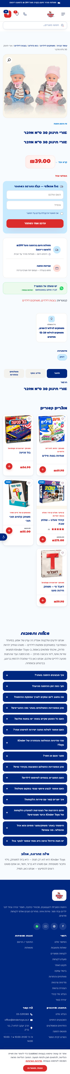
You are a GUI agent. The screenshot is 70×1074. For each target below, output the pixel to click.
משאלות (29, 948)
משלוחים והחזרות (57, 977)
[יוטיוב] (45, 926)
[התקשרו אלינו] (25, 14)
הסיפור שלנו (60, 942)
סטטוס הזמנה (59, 1032)
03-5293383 (22, 1014)
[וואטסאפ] (37, 926)
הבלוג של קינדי (58, 994)
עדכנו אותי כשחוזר (35, 223)
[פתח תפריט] (63, 14)
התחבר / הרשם (25, 942)
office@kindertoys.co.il (17, 1020)
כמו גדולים (33, 46)
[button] (9, 60)
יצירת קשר (61, 1000)
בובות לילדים (20, 46)
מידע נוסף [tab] (36, 373)
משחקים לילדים (47, 46)
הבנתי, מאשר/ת (35, 1068)
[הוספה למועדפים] (63, 419)
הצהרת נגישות (59, 988)
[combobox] (35, 25)
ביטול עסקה (60, 971)
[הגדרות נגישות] (3, 537)
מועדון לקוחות (59, 959)
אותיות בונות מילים (53, 456)
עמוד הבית (62, 46)
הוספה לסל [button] (42, 469)
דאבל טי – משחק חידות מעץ (54, 589)
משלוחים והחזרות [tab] (14, 373)
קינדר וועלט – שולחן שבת (52, 522)
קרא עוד (62, 162)
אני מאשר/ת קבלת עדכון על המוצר (42, 213)
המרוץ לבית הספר (57, 1037)
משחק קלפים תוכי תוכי (20, 519)
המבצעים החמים (57, 1020)
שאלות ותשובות (58, 948)
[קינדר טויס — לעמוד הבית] (50, 14)
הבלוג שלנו (61, 1014)
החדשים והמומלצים (56, 1026)
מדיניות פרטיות (59, 983)
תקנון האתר (60, 965)
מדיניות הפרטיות (34, 1061)
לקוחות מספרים (58, 954)
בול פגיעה (25, 453)
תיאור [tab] (57, 373)
